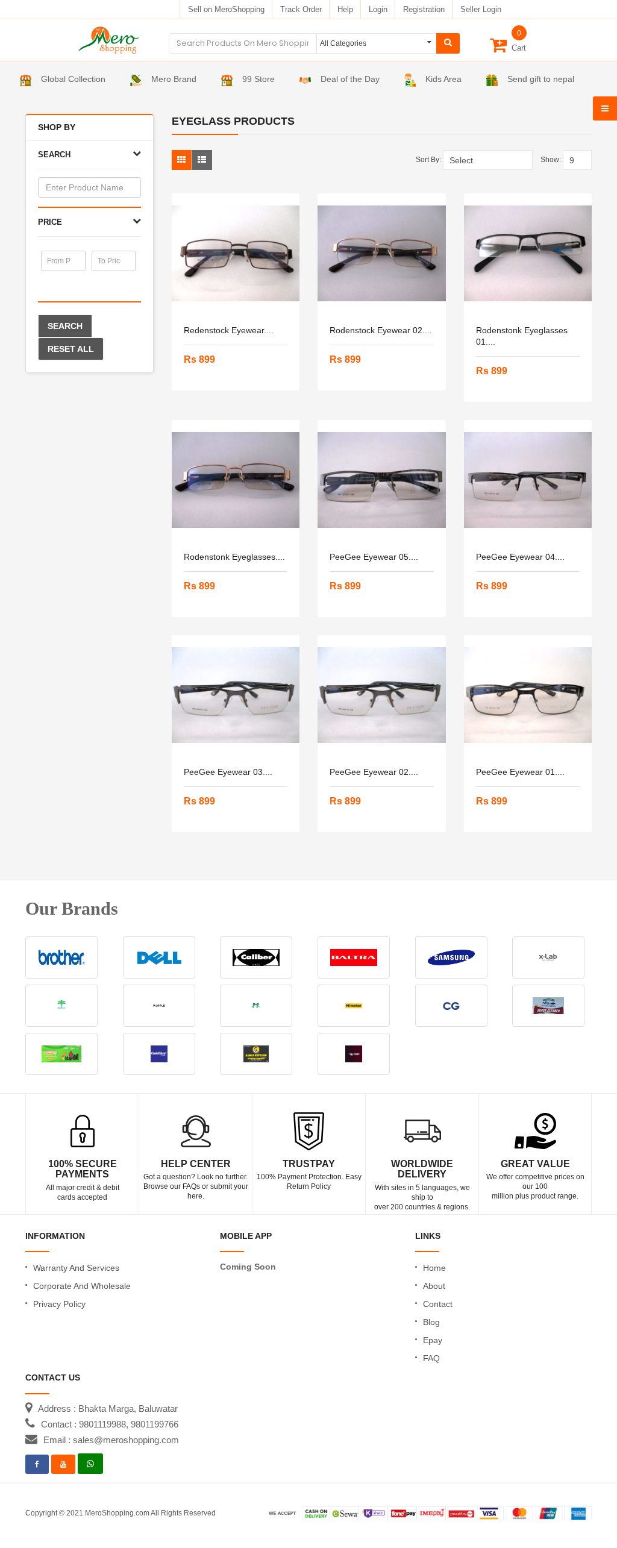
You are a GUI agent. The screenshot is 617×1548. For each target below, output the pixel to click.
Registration (424, 9)
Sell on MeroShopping (226, 9)
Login (378, 9)
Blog (431, 1322)
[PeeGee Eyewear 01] (528, 695)
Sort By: (428, 159)
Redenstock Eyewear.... (229, 330)
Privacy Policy (59, 1304)
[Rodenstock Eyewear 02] (382, 253)
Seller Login (480, 9)
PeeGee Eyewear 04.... (520, 557)
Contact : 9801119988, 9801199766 (109, 1424)
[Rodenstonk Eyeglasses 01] (528, 253)
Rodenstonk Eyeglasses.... (234, 557)
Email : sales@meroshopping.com (111, 1440)
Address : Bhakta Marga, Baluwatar (108, 1408)
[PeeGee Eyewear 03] (236, 695)
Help (345, 9)
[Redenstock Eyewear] (236, 253)
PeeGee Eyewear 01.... (520, 772)
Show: (550, 159)
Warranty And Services (76, 1268)
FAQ (431, 1358)
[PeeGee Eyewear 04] (528, 480)
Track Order (301, 9)
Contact (438, 1304)
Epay (432, 1340)
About (434, 1286)
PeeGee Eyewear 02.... (374, 772)
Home (434, 1268)
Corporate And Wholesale (82, 1286)
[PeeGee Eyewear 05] (382, 480)
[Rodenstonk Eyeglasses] (236, 480)
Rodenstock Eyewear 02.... (381, 330)
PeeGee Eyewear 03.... (228, 772)
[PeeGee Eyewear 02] (382, 695)
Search (65, 326)
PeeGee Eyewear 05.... (374, 557)
